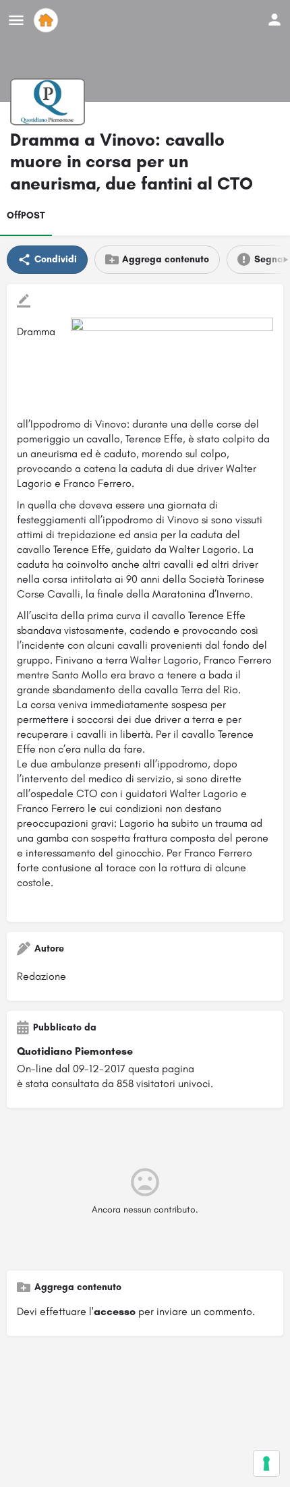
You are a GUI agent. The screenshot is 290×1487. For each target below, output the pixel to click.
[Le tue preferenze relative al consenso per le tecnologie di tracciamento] (266, 1463)
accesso (115, 1311)
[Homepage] (47, 20)
